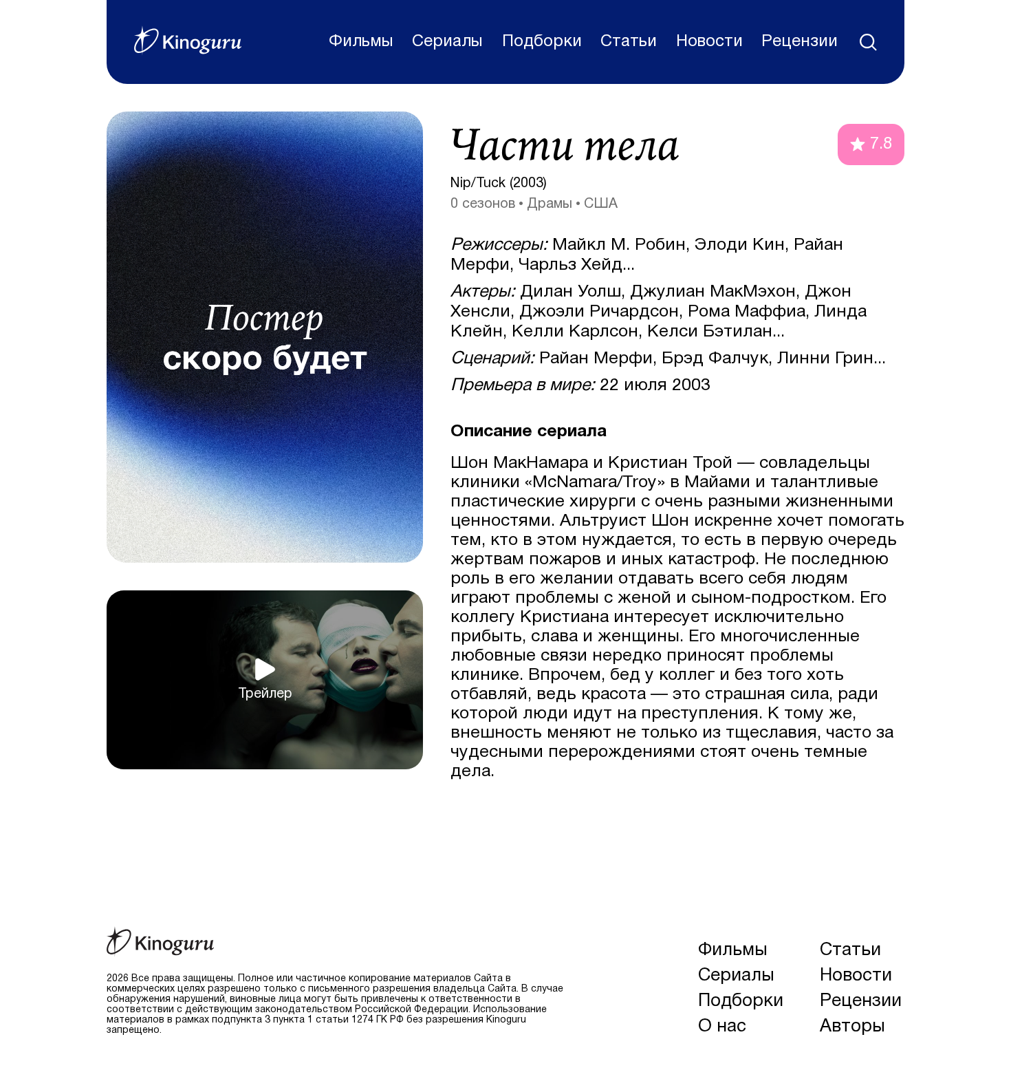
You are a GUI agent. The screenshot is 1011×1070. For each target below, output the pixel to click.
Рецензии (799, 42)
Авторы (852, 1026)
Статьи (628, 42)
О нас (722, 1026)
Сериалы (447, 42)
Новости (709, 42)
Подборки (542, 42)
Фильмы (361, 42)
